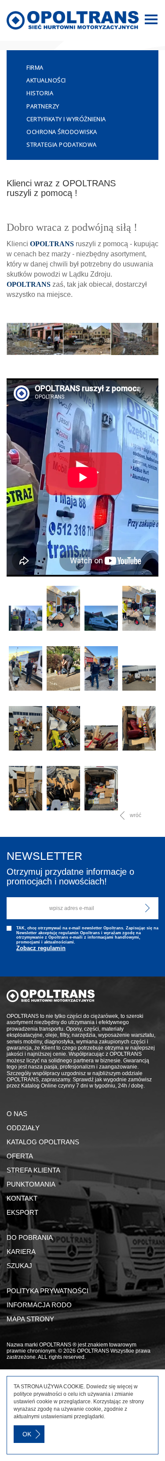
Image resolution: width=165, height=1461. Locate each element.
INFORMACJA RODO (39, 1305)
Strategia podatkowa (61, 144)
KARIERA (21, 1251)
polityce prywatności (38, 1394)
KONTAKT (22, 1198)
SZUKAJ (19, 1265)
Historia (39, 93)
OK (26, 1434)
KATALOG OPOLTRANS (43, 1142)
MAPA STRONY (30, 1319)
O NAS (17, 1113)
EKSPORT (22, 1212)
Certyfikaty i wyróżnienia (66, 119)
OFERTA (20, 1156)
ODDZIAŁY (23, 1128)
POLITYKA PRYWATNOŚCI (47, 1291)
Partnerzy (42, 106)
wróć (135, 815)
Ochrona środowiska (61, 132)
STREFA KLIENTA (33, 1170)
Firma (35, 67)
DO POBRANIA (30, 1237)
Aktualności (46, 80)
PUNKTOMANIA (31, 1184)
